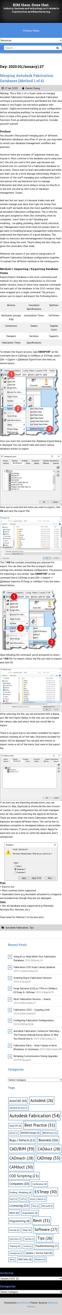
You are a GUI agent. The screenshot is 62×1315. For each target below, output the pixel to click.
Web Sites (25, 1259)
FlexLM (13, 1199)
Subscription (15, 1239)
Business (48, 1140)
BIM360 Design (30, 1132)
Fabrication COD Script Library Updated (34, 967)
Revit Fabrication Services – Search (32, 999)
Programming (19, 1221)
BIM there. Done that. (31, 5)
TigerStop (29, 1239)
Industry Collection (38, 1199)
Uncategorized (15, 1253)
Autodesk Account (18, 1107)
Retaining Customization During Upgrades (36, 1056)
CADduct (49, 1148)
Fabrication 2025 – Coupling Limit (32, 1009)
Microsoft (47, 1206)
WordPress (22, 1302)
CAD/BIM (21, 1149)
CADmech (21, 1158)
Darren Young (32, 88)
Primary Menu (31, 30)
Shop (27, 1230)
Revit (41, 1220)
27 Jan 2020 (11, 88)
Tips (31, 927)
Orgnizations (30, 1212)
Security (14, 1230)
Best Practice (39, 1125)
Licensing (19, 1206)
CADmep (48, 1158)
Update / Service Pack (39, 1252)
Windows (40, 1259)
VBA (12, 1259)
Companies (19, 1184)
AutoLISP (15, 1125)
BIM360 (13, 1133)
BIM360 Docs (50, 1133)
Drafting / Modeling (20, 1192)
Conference (39, 1184)
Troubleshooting (46, 1246)
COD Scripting (24, 1175)
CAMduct (21, 1167)
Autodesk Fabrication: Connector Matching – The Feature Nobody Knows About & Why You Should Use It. (37, 1034)
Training (14, 1246)
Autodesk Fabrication (17, 927)
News (14, 1212)
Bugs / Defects (22, 1140)
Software (45, 1229)
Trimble (27, 1246)
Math (35, 1206)
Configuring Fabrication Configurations (34, 1020)
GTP (23, 1199)
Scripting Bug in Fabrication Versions (33, 977)
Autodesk (41, 1100)
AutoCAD (18, 1101)
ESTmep (46, 1191)
